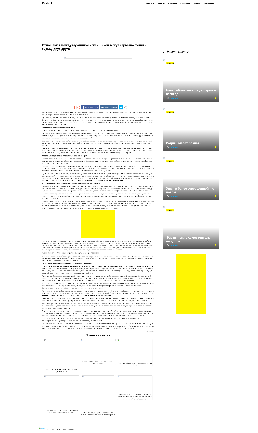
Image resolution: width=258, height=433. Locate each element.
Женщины (172, 3)
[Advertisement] (129, 25)
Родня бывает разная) (183, 143)
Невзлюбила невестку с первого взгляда (191, 92)
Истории (170, 63)
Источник (150, 331)
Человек (197, 3)
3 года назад (172, 98)
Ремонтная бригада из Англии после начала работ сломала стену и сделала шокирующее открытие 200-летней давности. (135, 397)
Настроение (209, 3)
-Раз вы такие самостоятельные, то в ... (188, 239)
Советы (161, 3)
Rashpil (47, 3)
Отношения (185, 3)
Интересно (150, 3)
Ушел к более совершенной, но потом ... (190, 190)
